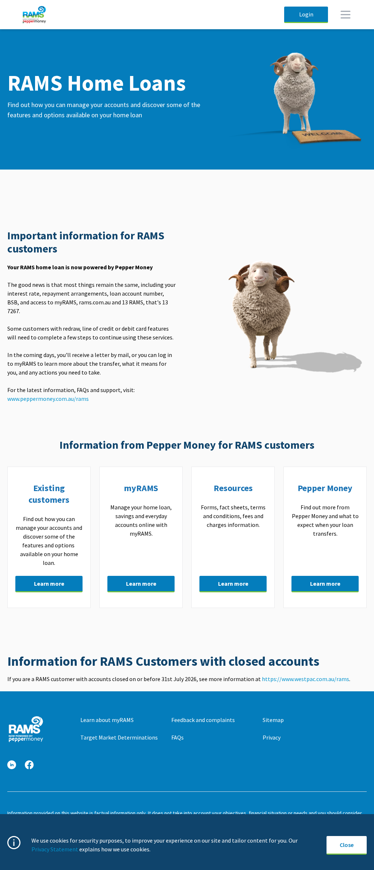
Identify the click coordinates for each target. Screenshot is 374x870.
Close (347, 844)
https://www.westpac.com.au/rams (305, 679)
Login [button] (306, 14)
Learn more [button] (49, 583)
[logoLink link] (25, 729)
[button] (11, 765)
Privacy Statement (54, 849)
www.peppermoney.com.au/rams (48, 398)
